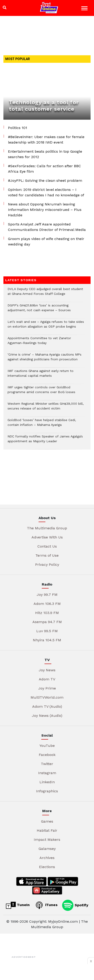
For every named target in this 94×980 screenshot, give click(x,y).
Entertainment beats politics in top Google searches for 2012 (45, 154)
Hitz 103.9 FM (47, 613)
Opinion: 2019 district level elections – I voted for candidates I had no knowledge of (46, 192)
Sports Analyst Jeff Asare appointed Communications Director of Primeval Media (47, 227)
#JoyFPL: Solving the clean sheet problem (45, 180)
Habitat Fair (47, 830)
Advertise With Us (47, 537)
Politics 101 (17, 128)
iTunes (50, 905)
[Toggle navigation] (85, 9)
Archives (47, 858)
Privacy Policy (47, 564)
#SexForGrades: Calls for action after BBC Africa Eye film (44, 169)
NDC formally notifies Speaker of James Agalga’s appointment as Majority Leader (45, 441)
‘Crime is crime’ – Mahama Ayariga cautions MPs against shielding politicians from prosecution (44, 359)
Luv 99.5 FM (47, 631)
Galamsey (47, 848)
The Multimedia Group (47, 528)
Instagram (47, 773)
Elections (47, 867)
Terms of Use (47, 555)
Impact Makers (47, 839)
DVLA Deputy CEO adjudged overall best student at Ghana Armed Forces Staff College (45, 293)
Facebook (47, 755)
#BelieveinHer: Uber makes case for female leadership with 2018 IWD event (46, 139)
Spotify (80, 905)
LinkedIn (47, 782)
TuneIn (23, 905)
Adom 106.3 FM (47, 603)
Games (47, 821)
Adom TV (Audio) (47, 706)
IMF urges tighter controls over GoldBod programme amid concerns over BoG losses (41, 392)
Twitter (47, 764)
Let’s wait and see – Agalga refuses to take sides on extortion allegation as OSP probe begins (46, 326)
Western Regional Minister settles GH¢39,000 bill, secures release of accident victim (46, 408)
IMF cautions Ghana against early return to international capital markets (40, 375)
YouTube (47, 745)
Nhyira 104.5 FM (47, 640)
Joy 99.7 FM (47, 594)
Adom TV (47, 679)
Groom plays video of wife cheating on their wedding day (46, 241)
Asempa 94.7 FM (47, 622)
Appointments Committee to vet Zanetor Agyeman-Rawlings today (39, 342)
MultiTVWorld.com (47, 697)
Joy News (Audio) (47, 715)
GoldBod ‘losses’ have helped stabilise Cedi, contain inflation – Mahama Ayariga (42, 424)
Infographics (47, 791)
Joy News (47, 670)
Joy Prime (47, 688)
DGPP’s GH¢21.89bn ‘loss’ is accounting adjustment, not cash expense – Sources (39, 310)
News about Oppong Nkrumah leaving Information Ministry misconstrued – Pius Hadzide (44, 209)
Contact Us (47, 546)
